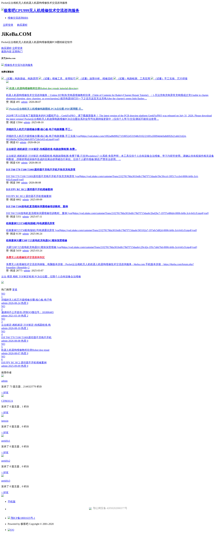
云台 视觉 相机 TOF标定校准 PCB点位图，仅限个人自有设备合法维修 (41, 276)
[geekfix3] (2, 476)
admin (24, 102)
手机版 (11, 501)
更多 (14, 289)
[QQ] (11, 530)
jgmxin (4, 420)
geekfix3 (5, 480)
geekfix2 (5, 460)
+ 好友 (5, 392)
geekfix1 (5, 440)
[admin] (2, 376)
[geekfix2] (2, 456)
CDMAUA (7, 400)
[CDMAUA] (2, 396)
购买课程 (22, 25)
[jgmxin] (2, 416)
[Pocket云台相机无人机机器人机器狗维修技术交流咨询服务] (40, 10)
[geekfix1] (2, 436)
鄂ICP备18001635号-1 (22, 518)
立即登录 (8, 25)
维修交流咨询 (18, 17)
